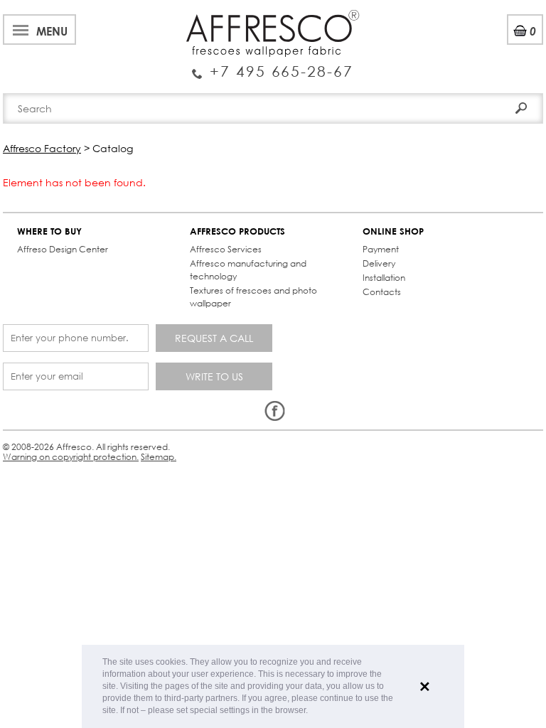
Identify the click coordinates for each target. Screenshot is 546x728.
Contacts (382, 292)
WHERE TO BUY (49, 231)
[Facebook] (274, 411)
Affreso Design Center (62, 249)
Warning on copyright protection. (71, 457)
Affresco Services (226, 249)
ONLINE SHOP (393, 231)
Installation (384, 278)
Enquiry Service (273, 66)
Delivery (379, 263)
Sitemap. (158, 457)
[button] (312, 711)
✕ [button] (425, 687)
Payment (381, 249)
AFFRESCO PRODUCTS (237, 231)
